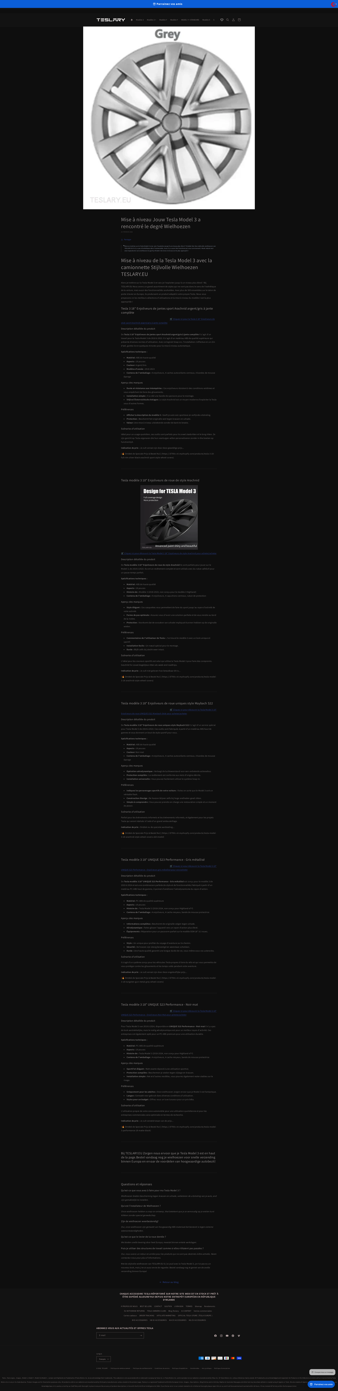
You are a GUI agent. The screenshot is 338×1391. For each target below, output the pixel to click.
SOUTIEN (168, 1306)
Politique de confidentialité (142, 1368)
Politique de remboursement (120, 1368)
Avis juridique (207, 1368)
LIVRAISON (178, 1306)
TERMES (189, 1306)
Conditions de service (162, 1368)
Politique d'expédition (180, 1368)
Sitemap (198, 1306)
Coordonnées (194, 1368)
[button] (228, 20)
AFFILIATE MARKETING (166, 1315)
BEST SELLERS (146, 1306)
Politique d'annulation (222, 1368)
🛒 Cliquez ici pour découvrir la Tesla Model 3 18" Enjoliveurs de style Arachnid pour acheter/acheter (169, 553)
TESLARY (105, 1368)
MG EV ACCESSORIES (197, 1320)
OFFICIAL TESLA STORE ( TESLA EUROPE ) (195, 1315)
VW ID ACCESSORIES (158, 1320)
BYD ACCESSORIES (139, 1320)
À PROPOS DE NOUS (129, 1306)
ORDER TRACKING (146, 1315)
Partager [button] (127, 239)
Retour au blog (171, 1282)
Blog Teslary (173, 1311)
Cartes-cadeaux (130, 1315)
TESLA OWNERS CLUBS (156, 1311)
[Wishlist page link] (221, 19)
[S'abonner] (141, 1335)
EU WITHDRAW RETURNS (134, 1311)
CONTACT (158, 1306)
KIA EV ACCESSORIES (177, 1320)
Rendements (209, 1306)
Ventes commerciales (203, 1311)
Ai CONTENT (186, 1311)
